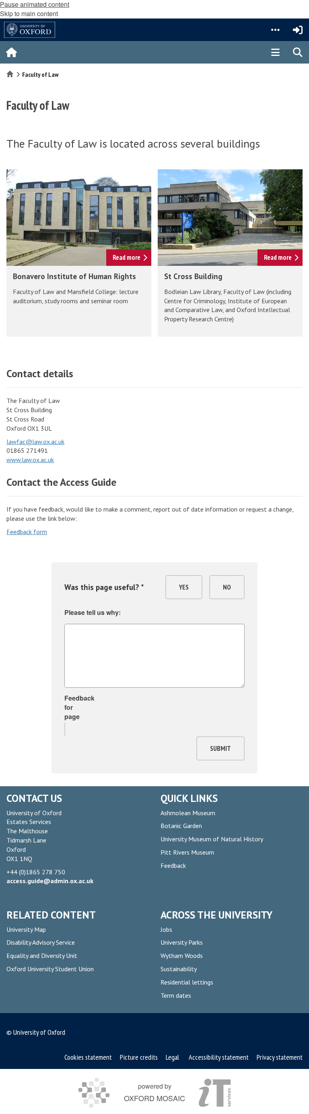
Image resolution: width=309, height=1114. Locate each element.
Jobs (166, 929)
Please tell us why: (92, 612)
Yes (184, 587)
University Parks (182, 942)
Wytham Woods (182, 956)
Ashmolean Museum (188, 813)
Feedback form (26, 532)
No (227, 587)
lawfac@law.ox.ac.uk (35, 442)
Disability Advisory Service (40, 942)
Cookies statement (88, 1057)
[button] (275, 29)
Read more (126, 257)
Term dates (176, 995)
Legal (172, 1057)
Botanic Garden (181, 826)
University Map (26, 929)
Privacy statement (280, 1057)
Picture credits (139, 1057)
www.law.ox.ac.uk (30, 460)
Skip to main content (29, 13)
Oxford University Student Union (50, 969)
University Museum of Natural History (212, 839)
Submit (220, 748)
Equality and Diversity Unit (41, 956)
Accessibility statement (219, 1057)
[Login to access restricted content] (297, 29)
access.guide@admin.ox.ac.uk (49, 881)
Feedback (173, 865)
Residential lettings (187, 982)
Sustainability (179, 969)
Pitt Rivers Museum (187, 852)
